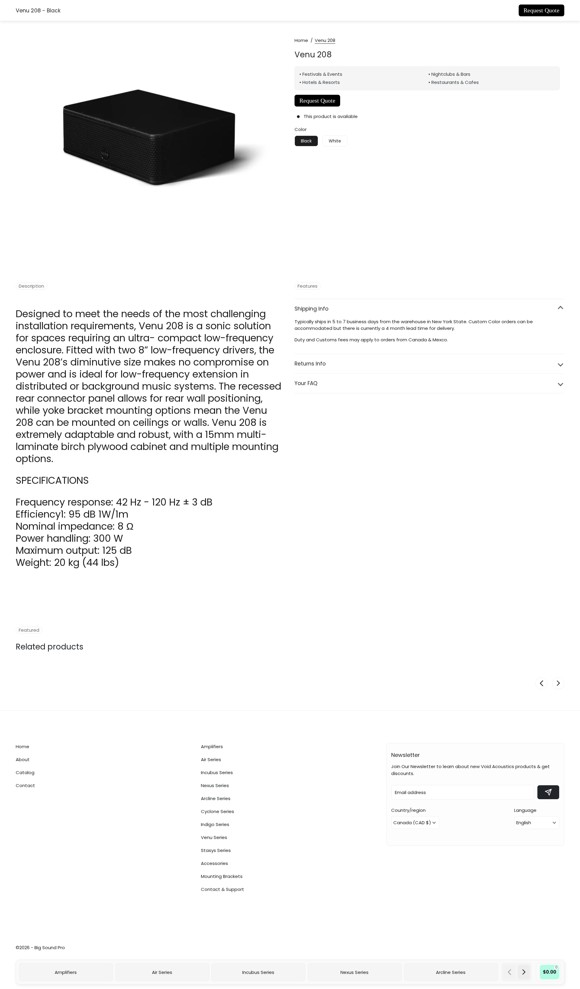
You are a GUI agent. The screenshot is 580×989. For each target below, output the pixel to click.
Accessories (214, 863)
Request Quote (541, 10)
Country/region (408, 810)
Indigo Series (215, 824)
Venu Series (214, 837)
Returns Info (310, 363)
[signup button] (548, 792)
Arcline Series (215, 798)
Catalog (25, 772)
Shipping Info (311, 308)
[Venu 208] (153, 140)
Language (525, 810)
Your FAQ (306, 383)
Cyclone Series (217, 811)
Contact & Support (222, 889)
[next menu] (524, 972)
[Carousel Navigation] (516, 972)
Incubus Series (217, 772)
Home (301, 40)
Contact (25, 785)
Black (306, 141)
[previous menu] (509, 972)
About (23, 759)
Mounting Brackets (222, 876)
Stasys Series (216, 850)
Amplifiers (212, 746)
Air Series (211, 759)
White (335, 141)
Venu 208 (313, 54)
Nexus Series (215, 785)
